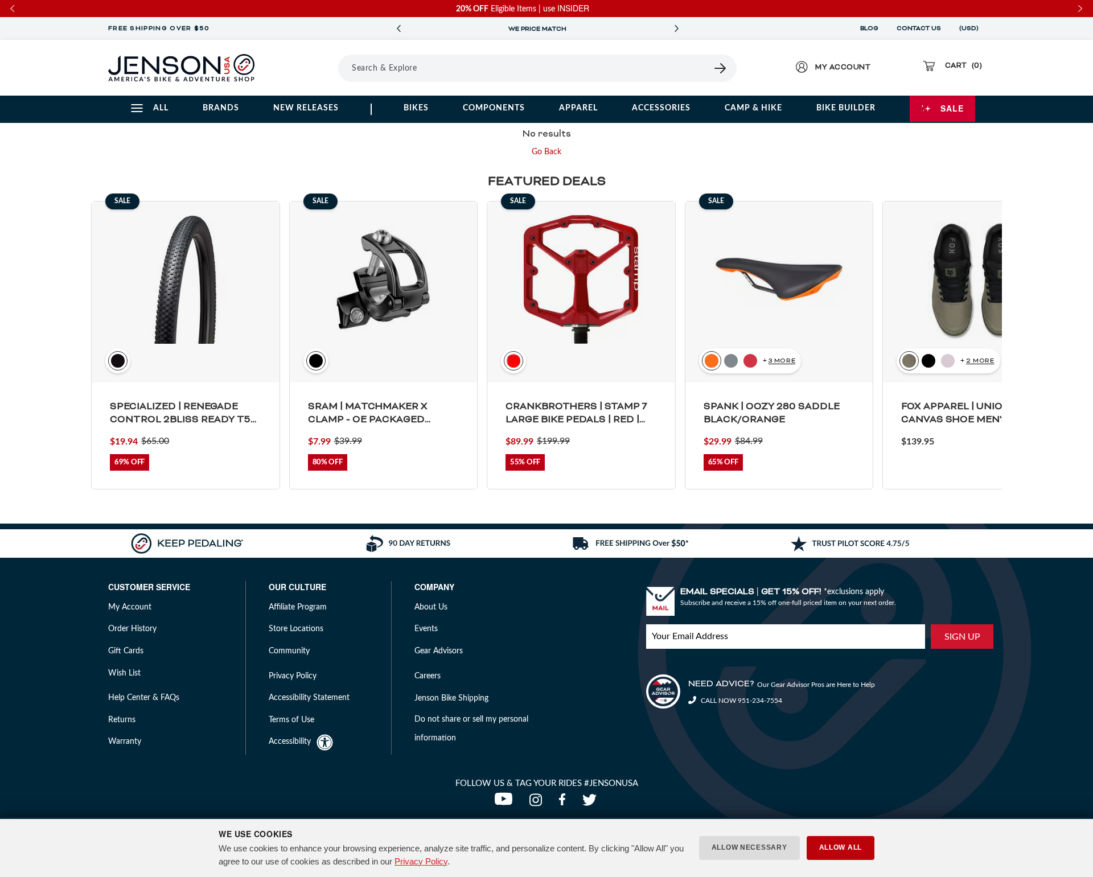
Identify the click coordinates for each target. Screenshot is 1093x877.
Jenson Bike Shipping (451, 698)
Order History (132, 629)
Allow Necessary (749, 847)
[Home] (181, 67)
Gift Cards (125, 651)
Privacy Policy (421, 861)
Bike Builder (846, 108)
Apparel (578, 108)
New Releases (306, 108)
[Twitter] (590, 803)
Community (289, 651)
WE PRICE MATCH (537, 29)
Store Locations (296, 629)
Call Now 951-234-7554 (740, 700)
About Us (430, 607)
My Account (129, 607)
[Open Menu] (306, 68)
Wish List (124, 673)
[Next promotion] (676, 28)
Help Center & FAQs (143, 698)
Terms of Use (291, 720)
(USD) (970, 28)
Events (426, 629)
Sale (952, 108)
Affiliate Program (298, 607)
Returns (121, 720)
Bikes (416, 108)
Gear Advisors (438, 651)
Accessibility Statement (309, 698)
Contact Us (919, 28)
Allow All (840, 847)
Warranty (124, 742)
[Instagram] (538, 803)
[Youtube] (506, 803)
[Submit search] (720, 68)
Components (494, 108)
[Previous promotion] (398, 28)
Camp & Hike (753, 108)
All (161, 108)
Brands (221, 108)
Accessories (661, 108)
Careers (427, 676)
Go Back (546, 152)
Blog (869, 28)
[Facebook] (564, 803)
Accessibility (290, 742)
